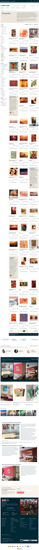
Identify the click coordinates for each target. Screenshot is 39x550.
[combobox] (16, 6)
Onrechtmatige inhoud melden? (22, 544)
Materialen (18, 7)
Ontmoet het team (23, 513)
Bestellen (13, 512)
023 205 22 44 (11, 508)
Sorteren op (36, 24)
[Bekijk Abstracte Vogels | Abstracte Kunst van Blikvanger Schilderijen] (5, 366)
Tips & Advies (23, 7)
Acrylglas (21, 20)
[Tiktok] (9, 534)
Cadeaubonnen (14, 514)
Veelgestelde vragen (5, 512)
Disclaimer (17, 544)
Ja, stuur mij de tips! (20, 492)
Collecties (7, 7)
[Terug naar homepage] (5, 5)
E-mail (14, 510)
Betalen (4, 513)
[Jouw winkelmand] (37, 5)
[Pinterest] (6, 534)
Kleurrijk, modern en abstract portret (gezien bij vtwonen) (33, 178)
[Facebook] (7, 534)
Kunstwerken (2, 7)
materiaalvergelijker (5, 443)
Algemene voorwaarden (12, 544)
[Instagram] (4, 534)
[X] (8, 534)
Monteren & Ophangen (6, 514)
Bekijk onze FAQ (14, 114)
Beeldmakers (13, 7)
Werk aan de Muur (32, 518)
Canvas (18, 20)
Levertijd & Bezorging (14, 513)
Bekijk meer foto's (33, 359)
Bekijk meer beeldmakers (33, 345)
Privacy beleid (28, 544)
